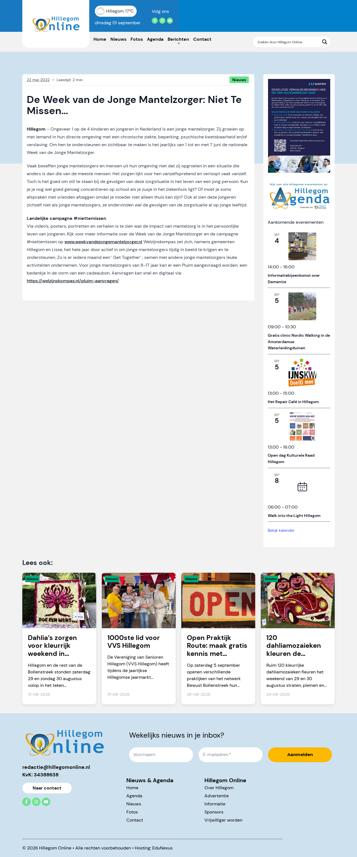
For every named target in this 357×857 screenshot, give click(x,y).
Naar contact (47, 788)
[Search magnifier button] (325, 42)
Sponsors (213, 812)
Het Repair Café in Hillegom (293, 401)
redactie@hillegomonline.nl (56, 767)
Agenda (155, 39)
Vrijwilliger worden (223, 820)
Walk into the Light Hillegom (294, 515)
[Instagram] (162, 21)
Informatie (214, 804)
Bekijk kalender (281, 530)
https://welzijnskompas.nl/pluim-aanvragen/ (73, 281)
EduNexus (162, 848)
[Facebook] (155, 21)
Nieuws (118, 39)
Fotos (137, 39)
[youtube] (170, 21)
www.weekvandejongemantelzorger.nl (103, 242)
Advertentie (216, 796)
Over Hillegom (218, 788)
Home (99, 39)
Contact (202, 39)
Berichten (178, 39)
